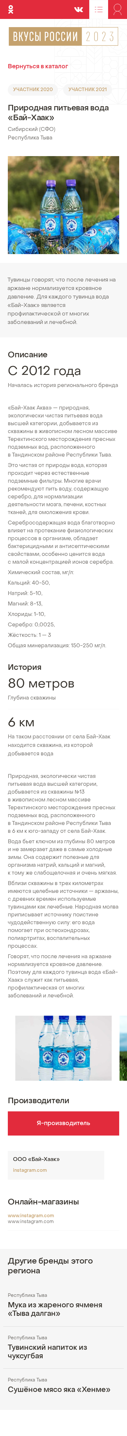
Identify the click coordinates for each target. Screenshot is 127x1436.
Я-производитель (63, 1123)
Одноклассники (11, 6)
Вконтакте (78, 6)
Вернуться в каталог (38, 67)
